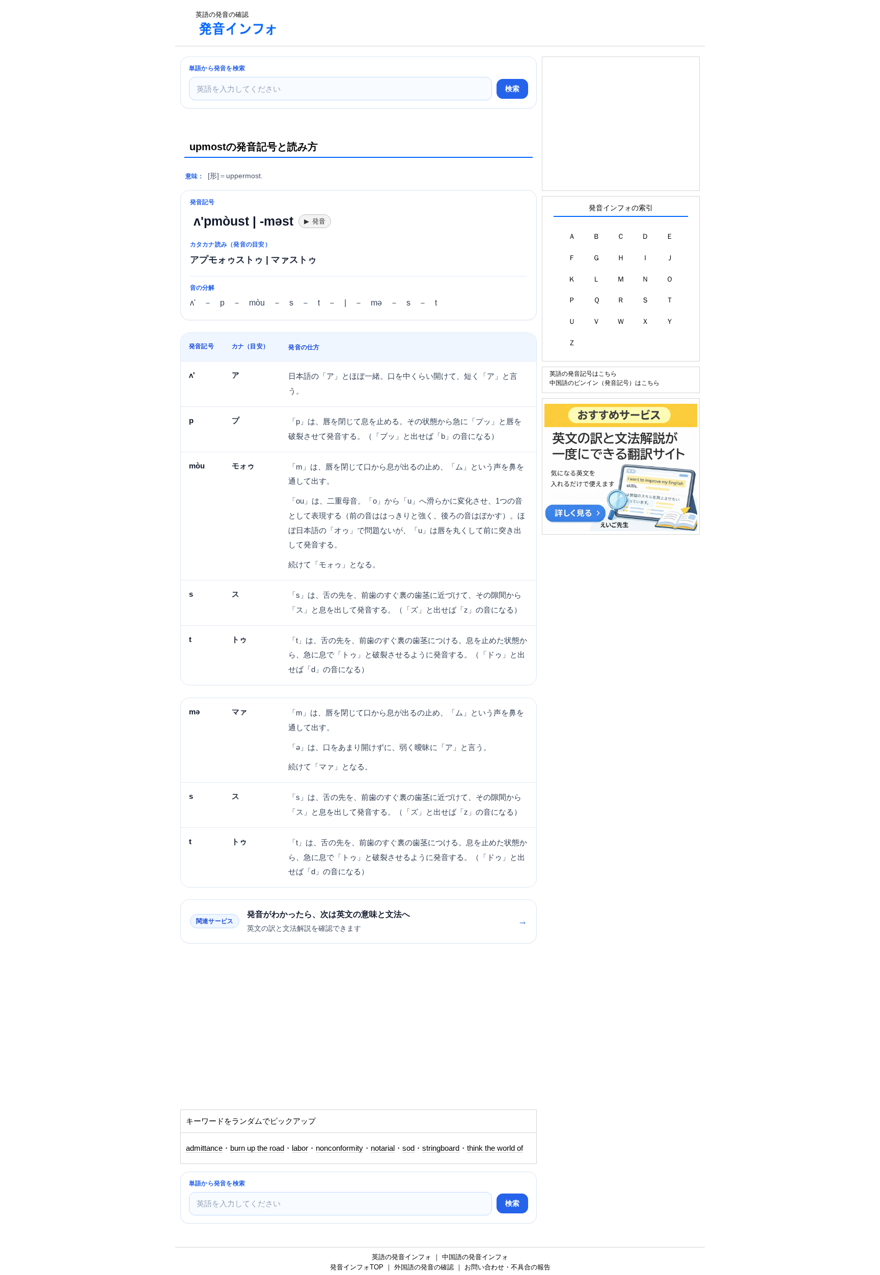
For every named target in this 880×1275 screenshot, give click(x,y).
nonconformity (339, 1148)
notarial (383, 1148)
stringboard (440, 1148)
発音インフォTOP (356, 1267)
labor (300, 1148)
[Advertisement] (472, 23)
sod (408, 1148)
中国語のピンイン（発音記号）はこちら (604, 382)
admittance (204, 1148)
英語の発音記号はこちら (583, 373)
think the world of (495, 1148)
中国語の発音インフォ (475, 1257)
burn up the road (257, 1148)
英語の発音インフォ (401, 1257)
